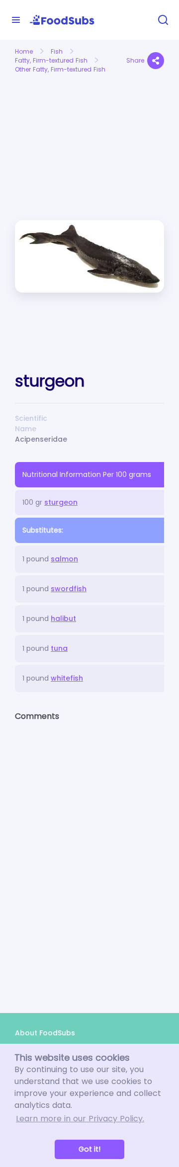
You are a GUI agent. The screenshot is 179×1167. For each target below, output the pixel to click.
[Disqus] (89, 858)
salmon (64, 559)
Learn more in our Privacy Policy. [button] (80, 1118)
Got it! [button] (89, 1149)
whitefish (67, 678)
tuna (59, 648)
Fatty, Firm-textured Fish (51, 60)
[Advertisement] (48, 112)
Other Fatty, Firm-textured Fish (60, 69)
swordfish (69, 589)
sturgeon (61, 502)
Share (135, 60)
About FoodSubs (45, 1033)
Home (24, 51)
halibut (63, 618)
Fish (57, 51)
